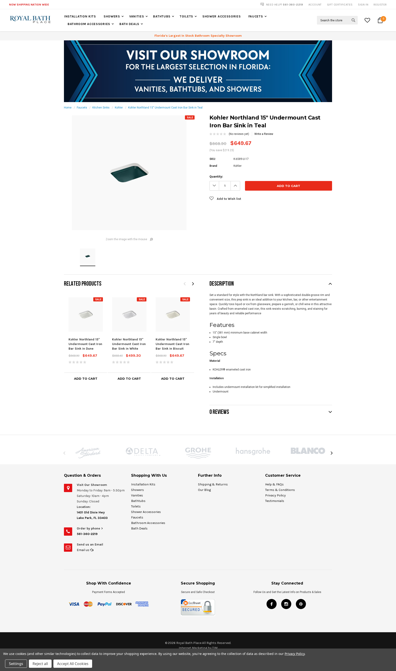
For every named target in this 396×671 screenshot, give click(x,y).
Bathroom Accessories (89, 24)
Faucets (255, 16)
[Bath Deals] (198, 71)
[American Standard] (88, 453)
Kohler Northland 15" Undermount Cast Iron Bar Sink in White (129, 344)
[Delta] (143, 452)
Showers (112, 16)
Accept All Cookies (72, 663)
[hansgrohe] (253, 451)
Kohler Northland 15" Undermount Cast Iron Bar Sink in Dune (85, 344)
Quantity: (216, 176)
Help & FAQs (274, 484)
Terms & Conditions (280, 490)
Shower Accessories (221, 16)
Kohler (119, 107)
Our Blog (204, 490)
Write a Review (263, 134)
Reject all (40, 663)
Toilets (186, 16)
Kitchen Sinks (101, 107)
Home (68, 107)
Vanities (136, 16)
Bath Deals (129, 24)
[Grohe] (198, 453)
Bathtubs (161, 16)
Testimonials (274, 501)
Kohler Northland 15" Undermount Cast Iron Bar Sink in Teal (165, 107)
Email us (83, 550)
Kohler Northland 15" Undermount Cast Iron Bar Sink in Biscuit (172, 344)
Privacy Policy (275, 495)
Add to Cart (85, 378)
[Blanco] (308, 451)
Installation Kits (80, 16)
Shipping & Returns (213, 484)
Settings (16, 663)
